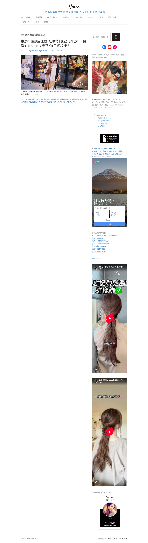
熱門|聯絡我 (26, 17)
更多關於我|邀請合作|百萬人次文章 (107, 99)
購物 (46, 22)
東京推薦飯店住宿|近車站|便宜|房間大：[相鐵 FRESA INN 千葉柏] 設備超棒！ (53, 43)
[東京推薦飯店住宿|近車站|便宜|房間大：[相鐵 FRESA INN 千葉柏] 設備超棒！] (54, 89)
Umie (74, 7)
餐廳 (37, 22)
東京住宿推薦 (45, 99)
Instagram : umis (104, 120)
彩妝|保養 (112, 17)
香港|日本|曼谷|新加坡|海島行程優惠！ (109, 151)
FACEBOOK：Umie (104, 118)
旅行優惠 (39, 17)
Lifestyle (101, 539)
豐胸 (101, 17)
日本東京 (31, 99)
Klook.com (96, 258)
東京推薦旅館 (64, 99)
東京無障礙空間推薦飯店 (49, 102)
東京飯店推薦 (71, 102)
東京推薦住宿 (54, 99)
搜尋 (116, 37)
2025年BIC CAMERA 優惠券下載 (105, 235)
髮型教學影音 (52, 17)
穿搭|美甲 (27, 22)
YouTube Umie (103, 123)
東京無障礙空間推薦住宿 (31, 102)
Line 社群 (101, 126)
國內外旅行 (67, 17)
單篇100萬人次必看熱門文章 (104, 148)
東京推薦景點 (74, 99)
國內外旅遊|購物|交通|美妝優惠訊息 (107, 154)
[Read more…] (39, 94)
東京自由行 (62, 102)
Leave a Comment (56, 51)
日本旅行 (79, 17)
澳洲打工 (91, 17)
